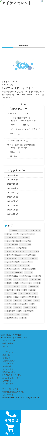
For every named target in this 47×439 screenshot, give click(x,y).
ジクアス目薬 (26, 244)
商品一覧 (6, 355)
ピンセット (34, 258)
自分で (34, 307)
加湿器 (9, 283)
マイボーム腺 (24, 265)
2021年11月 (12, 193)
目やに (37, 300)
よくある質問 (7, 363)
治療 (15, 293)
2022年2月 (11, 180)
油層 (25, 290)
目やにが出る (11, 304)
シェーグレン (24, 237)
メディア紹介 (7, 369)
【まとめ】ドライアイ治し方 (22, 121)
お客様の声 (6, 366)
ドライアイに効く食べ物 (15, 251)
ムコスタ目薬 (26, 276)
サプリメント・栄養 (18, 125)
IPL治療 (14, 230)
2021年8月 (11, 201)
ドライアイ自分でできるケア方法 (23, 129)
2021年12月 (12, 188)
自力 (19, 311)
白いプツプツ (33, 297)
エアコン (24, 230)
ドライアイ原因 (33, 251)
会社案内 (6, 358)
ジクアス (28, 241)
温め (35, 293)
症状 (23, 297)
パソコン (23, 258)
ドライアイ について (15, 113)
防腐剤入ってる (12, 318)
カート (5, 349)
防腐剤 (26, 314)
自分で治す (11, 311)
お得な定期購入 (8, 361)
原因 (23, 283)
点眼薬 (9, 297)
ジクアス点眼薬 (12, 244)
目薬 (32, 304)
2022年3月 (11, 175)
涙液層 (28, 293)
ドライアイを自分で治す (17, 118)
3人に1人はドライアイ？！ (19, 88)
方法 (25, 286)
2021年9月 (11, 197)
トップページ (7, 352)
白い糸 (9, 300)
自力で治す (29, 311)
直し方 (9, 307)
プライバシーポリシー (11, 389)
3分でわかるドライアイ (11, 375)
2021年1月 (11, 214)
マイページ (6, 346)
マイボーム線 (11, 265)
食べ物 (23, 318)
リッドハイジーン (17, 148)
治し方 (32, 290)
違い (18, 314)
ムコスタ (29, 272)
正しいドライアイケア (11, 378)
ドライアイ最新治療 (14, 255)
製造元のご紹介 (8, 372)
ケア (16, 234)
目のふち (18, 300)
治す (8, 293)
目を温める (24, 304)
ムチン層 (37, 276)
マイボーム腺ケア (13, 269)
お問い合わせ (7, 395)
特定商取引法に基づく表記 (13, 392)
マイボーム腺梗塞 (29, 269)
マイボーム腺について (16, 141)
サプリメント (11, 237)
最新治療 (10, 290)
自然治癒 (10, 314)
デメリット (11, 248)
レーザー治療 (36, 279)
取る (30, 283)
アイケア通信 (7, 384)
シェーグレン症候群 (14, 241)
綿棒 (26, 307)
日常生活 (13, 133)
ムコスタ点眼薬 (12, 276)
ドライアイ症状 (30, 255)
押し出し (13, 152)
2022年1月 (11, 184)
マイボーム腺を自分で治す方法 (20, 145)
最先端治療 (34, 286)
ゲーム (9, 234)
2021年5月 (11, 205)
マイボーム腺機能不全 (15, 272)
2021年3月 (11, 210)
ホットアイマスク (13, 262)
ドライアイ (22, 248)
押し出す (17, 286)
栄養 (18, 290)
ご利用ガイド (7, 381)
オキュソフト (35, 230)
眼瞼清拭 (18, 307)
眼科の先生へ (7, 343)
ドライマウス (11, 258)
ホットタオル (27, 262)
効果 (16, 283)
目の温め (13, 156)
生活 (16, 297)
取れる (37, 283)
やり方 (9, 279)
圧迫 (8, 286)
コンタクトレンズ (28, 234)
